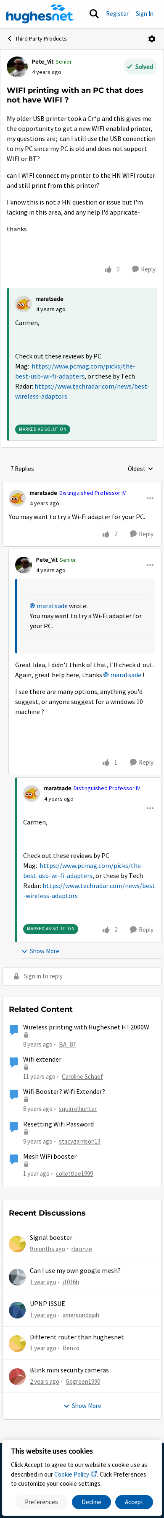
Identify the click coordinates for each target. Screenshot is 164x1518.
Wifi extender (42, 1059)
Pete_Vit (42, 61)
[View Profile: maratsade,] (23, 304)
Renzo (71, 1348)
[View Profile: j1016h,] (17, 1277)
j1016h (71, 1282)
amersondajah (81, 1315)
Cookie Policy (71, 1474)
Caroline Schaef (82, 1076)
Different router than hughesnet (77, 1337)
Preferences (41, 1502)
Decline (91, 1502)
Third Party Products (41, 38)
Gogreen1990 (83, 1381)
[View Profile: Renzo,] (17, 1343)
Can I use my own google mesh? (75, 1271)
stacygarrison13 (80, 1141)
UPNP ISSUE (47, 1304)
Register (117, 14)
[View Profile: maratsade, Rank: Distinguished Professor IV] (17, 498)
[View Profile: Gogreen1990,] (17, 1376)
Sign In (144, 14)
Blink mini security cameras (69, 1370)
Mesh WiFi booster (50, 1156)
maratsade (49, 298)
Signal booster (51, 1238)
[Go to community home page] (40, 13)
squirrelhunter (78, 1109)
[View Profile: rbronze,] (17, 1244)
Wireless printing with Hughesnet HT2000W (86, 1027)
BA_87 (67, 1044)
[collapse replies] (82, 486)
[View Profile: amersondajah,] (17, 1310)
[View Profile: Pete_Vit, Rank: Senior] (17, 66)
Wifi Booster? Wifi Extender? (64, 1092)
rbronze (81, 1249)
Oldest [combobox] (140, 469)
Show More (44, 951)
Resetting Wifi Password (58, 1124)
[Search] (94, 14)
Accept (134, 1502)
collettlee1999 (74, 1174)
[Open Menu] (152, 39)
